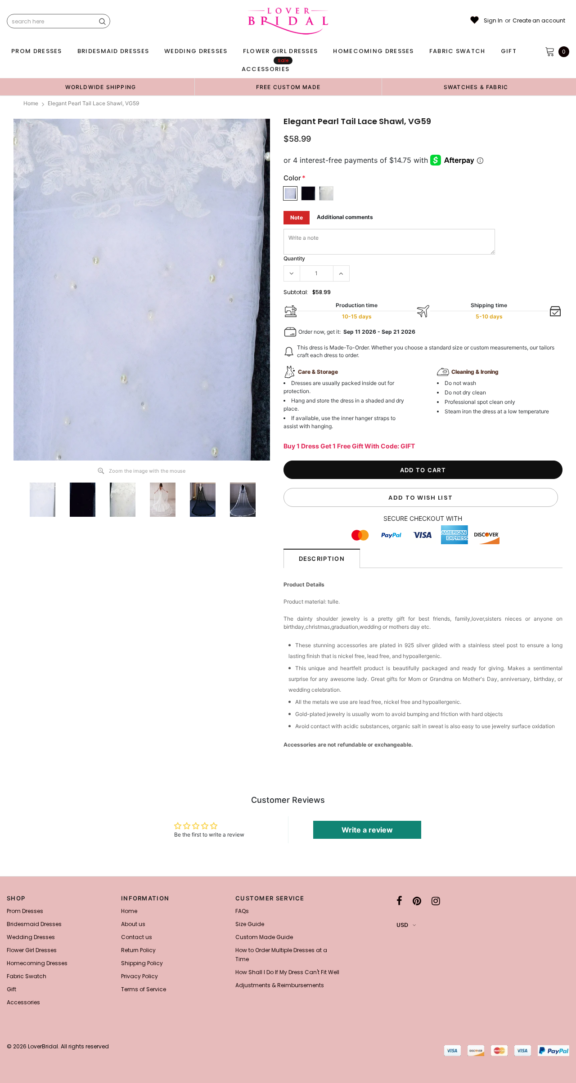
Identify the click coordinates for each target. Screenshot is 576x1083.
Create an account (539, 20)
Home (30, 103)
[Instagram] (436, 901)
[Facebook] (399, 901)
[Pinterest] (417, 901)
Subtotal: (296, 292)
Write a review (367, 829)
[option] (100, 86)
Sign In (493, 20)
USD (402, 925)
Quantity (294, 258)
